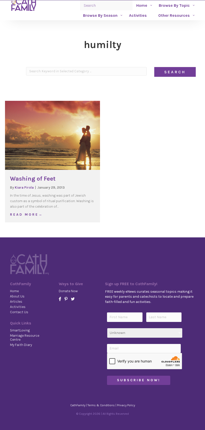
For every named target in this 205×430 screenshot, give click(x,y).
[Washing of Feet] (52, 135)
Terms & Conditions (101, 405)
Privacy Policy (126, 405)
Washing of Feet (33, 178)
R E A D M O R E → (26, 214)
